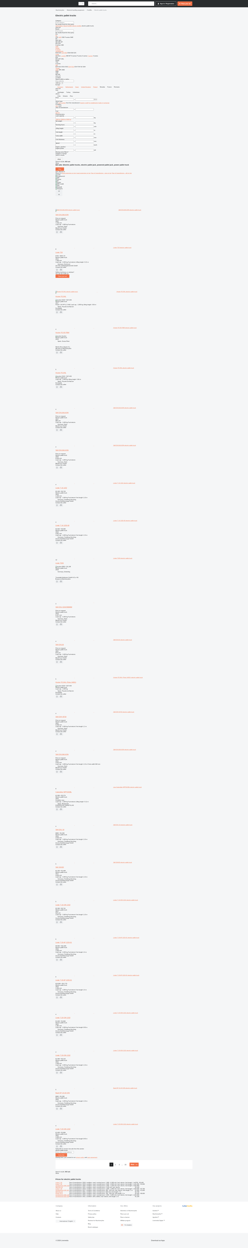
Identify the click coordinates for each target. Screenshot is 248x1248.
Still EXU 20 (59, 1192)
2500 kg (68, 119)
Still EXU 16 (60, 830)
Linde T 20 (59, 1182)
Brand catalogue (93, 1227)
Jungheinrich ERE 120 (62, 1195)
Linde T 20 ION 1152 (63, 1018)
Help (57, 1214)
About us (58, 1210)
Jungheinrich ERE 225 (62, 1185)
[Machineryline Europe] (66, 3)
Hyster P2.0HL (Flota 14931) (66, 682)
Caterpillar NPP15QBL (64, 792)
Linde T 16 (59, 1184)
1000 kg (58, 119)
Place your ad (62, 276)
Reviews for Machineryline (96, 1220)
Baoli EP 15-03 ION (63, 1093)
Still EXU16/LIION (62, 413)
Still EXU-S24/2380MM (64, 607)
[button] (57, 232)
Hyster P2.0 (59, 1193)
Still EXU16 (60, 645)
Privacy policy (92, 1214)
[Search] (90, 3)
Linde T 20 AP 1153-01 (64, 942)
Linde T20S (60, 563)
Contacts (58, 1217)
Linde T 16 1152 (61, 488)
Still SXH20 (60, 867)
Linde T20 (59, 252)
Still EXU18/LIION (62, 215)
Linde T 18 (59, 1189)
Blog (89, 1224)
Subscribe (61, 1155)
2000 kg (63, 119)
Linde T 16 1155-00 (62, 525)
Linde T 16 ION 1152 (63, 905)
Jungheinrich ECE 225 (62, 1196)
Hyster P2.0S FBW (62, 333)
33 (125, 1165)
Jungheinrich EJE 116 (62, 1190)
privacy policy (80, 1157)
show (59, 159)
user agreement (92, 1157)
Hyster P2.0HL (61, 296)
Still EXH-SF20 (61, 717)
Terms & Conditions (94, 1210)
